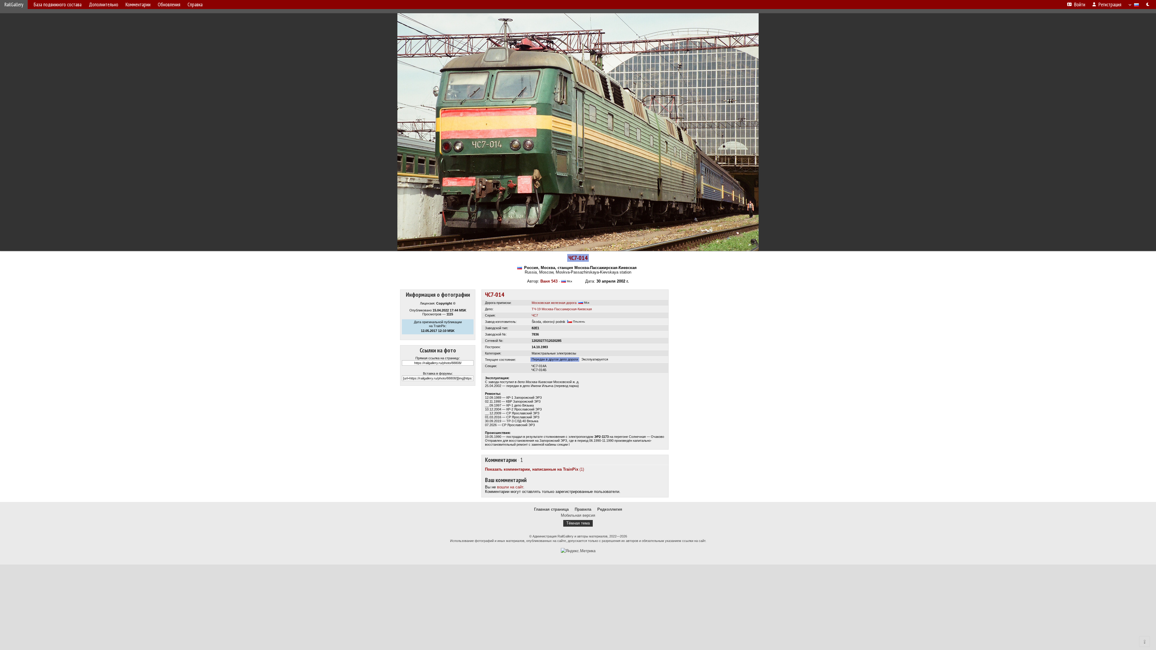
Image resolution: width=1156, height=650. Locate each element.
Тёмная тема (578, 523)
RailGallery (14, 4)
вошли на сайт (510, 487)
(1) (534, 469)
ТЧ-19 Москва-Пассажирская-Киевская (562, 309)
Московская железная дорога (554, 303)
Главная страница (551, 509)
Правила (583, 509)
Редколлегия (609, 509)
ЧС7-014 (494, 295)
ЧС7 (535, 315)
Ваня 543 (549, 281)
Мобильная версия (578, 515)
